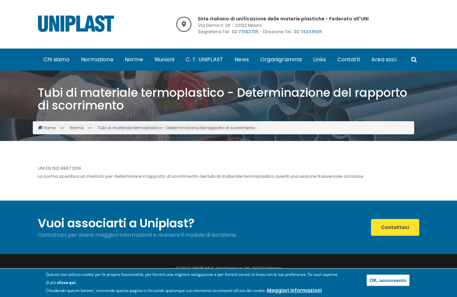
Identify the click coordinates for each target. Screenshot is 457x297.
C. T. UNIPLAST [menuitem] (204, 59)
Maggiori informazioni (294, 290)
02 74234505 (308, 31)
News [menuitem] (242, 59)
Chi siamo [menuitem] (56, 59)
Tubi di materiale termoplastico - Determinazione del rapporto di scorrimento (176, 128)
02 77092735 (245, 31)
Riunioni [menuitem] (165, 59)
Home (49, 128)
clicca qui (66, 282)
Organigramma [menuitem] (281, 59)
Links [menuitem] (319, 59)
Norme (76, 128)
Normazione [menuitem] (97, 59)
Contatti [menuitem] (348, 59)
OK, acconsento (388, 280)
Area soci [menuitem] (383, 59)
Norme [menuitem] (134, 59)
